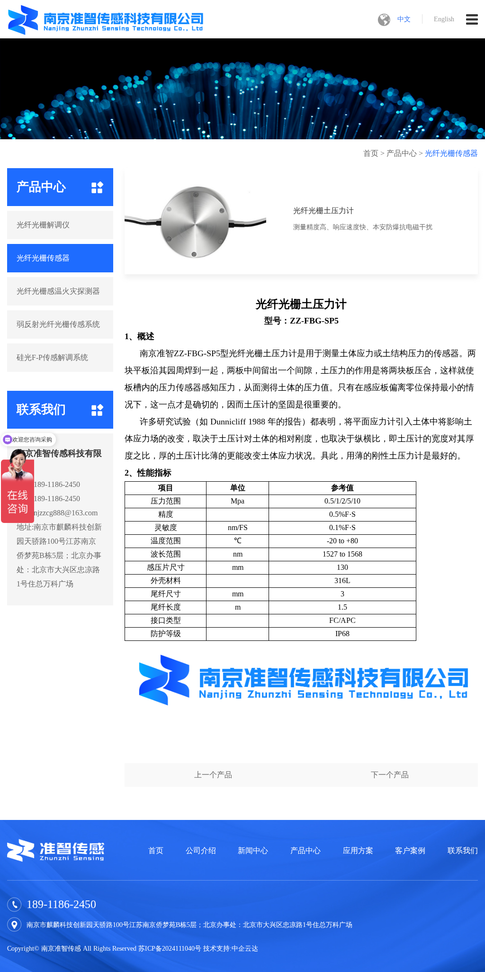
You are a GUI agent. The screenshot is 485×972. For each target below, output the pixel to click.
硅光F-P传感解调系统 (52, 357)
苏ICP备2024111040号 (169, 948)
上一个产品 (213, 775)
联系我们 (463, 850)
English (444, 19)
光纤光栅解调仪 (43, 225)
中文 (404, 19)
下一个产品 (390, 775)
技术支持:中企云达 (230, 948)
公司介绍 (201, 850)
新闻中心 (253, 850)
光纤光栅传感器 (451, 153)
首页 (370, 153)
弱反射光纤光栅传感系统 (58, 324)
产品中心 (401, 153)
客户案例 (410, 850)
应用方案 (358, 850)
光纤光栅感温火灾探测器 (58, 291)
